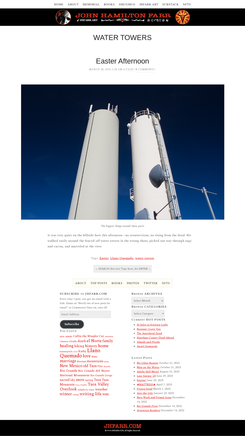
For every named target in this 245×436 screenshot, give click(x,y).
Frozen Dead (144, 389)
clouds (73, 341)
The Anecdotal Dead (149, 333)
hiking (79, 346)
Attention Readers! (148, 410)
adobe (62, 336)
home (103, 345)
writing (76, 394)
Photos (133, 283)
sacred (65, 380)
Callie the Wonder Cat (88, 336)
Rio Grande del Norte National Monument (85, 373)
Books (109, 4)
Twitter (151, 283)
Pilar (100, 366)
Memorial (91, 4)
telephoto (83, 389)
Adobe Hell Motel (148, 372)
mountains (95, 361)
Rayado (107, 366)
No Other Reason (147, 363)
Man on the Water (148, 367)
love (87, 356)
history (91, 346)
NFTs (187, 4)
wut (105, 394)
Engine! (141, 380)
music (106, 361)
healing (67, 346)
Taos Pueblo (81, 384)
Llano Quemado (121, 258)
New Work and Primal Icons (154, 397)
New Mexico (71, 366)
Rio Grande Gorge (101, 375)
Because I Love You (149, 329)
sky (72, 379)
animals (68, 336)
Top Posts (99, 283)
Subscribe (72, 324)
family (107, 341)
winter (66, 394)
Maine (94, 356)
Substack (170, 4)
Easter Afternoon (122, 61)
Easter (103, 258)
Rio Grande (68, 370)
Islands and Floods (148, 342)
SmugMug (127, 4)
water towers (144, 258)
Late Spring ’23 (146, 376)
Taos (130, 69)
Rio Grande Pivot (147, 406)
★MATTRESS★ (146, 385)
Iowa (75, 351)
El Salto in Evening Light (152, 325)
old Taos (90, 366)
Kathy (82, 351)
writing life (91, 394)
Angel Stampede (147, 346)
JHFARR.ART (148, 4)
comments (145, 69)
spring (89, 380)
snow (80, 380)
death (81, 341)
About (73, 4)
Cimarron (64, 341)
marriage (68, 361)
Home (58, 4)
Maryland (81, 361)
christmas (109, 336)
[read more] (122, 152)
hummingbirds (66, 351)
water (92, 389)
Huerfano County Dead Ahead (155, 338)
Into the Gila (145, 393)
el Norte (94, 341)
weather (101, 389)
